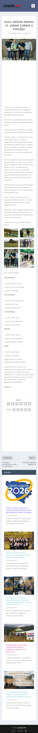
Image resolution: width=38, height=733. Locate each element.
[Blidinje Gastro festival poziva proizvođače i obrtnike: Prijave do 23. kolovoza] (19, 633)
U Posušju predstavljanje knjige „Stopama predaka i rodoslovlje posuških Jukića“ (18, 694)
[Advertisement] (19, 84)
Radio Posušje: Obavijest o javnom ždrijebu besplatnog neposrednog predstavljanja (18, 510)
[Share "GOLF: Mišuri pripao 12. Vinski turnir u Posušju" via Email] (25, 404)
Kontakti (20, 731)
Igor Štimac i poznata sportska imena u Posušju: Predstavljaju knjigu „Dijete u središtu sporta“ (19, 601)
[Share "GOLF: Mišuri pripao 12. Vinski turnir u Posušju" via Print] (29, 404)
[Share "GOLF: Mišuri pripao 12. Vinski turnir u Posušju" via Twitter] (13, 404)
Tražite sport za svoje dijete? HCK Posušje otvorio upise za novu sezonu (18, 555)
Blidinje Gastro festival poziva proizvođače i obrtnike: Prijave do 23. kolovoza (16, 648)
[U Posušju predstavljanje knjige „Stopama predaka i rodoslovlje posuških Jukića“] (19, 680)
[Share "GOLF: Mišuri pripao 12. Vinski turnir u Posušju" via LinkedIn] (21, 404)
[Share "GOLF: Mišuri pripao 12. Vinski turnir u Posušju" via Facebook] (8, 404)
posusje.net (22, 728)
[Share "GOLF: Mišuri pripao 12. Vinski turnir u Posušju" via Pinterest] (17, 404)
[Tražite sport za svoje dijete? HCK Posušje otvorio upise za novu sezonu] (19, 541)
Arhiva (13, 731)
